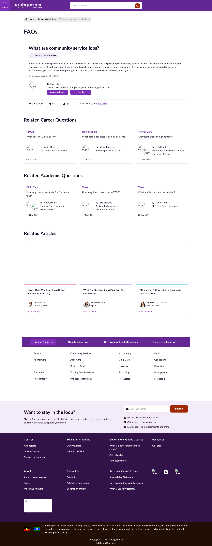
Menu (5, 7)
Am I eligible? (116, 455)
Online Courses (32, 451)
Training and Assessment (82, 372)
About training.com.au (35, 477)
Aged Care (75, 360)
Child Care (124, 360)
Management (161, 372)
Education (39, 372)
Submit (179, 408)
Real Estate (124, 379)
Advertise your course (78, 483)
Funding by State (118, 461)
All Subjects (30, 446)
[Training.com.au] (28, 5)
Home (31, 19)
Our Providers (74, 446)
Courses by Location (34, 457)
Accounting (125, 353)
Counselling (160, 360)
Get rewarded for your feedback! (126, 483)
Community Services (46, 19)
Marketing (159, 379)
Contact (71, 477)
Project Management (81, 379)
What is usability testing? (122, 489)
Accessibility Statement (121, 477)
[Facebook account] (154, 471)
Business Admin (78, 366)
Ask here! (102, 104)
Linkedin (81, 92)
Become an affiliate (77, 489)
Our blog (156, 446)
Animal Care (40, 360)
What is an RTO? (75, 451)
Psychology (125, 372)
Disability (159, 366)
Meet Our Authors (33, 489)
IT (34, 366)
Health (157, 353)
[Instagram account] (166, 471)
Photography (40, 379)
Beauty (37, 353)
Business (123, 366)
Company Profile (57, 92)
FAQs (27, 483)
